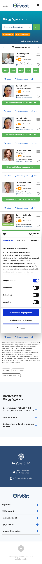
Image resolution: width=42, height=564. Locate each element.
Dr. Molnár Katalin (23, 150)
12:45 (5, 70)
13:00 (13, 70)
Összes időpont (22, 79)
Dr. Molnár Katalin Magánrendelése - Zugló (29, 224)
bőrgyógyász (7, 34)
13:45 (36, 70)
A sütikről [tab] (34, 240)
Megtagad (21, 328)
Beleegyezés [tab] (8, 240)
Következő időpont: (21, 103)
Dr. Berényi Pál (22, 54)
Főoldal (6, 370)
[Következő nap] (38, 47)
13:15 (21, 70)
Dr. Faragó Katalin (23, 183)
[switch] (36, 288)
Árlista (9, 79)
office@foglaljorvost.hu (22, 478)
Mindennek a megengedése (21, 313)
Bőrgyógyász (18, 370)
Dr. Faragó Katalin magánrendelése (26, 192)
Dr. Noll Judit (21, 86)
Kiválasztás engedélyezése (21, 320)
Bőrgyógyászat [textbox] (13, 19)
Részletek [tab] (21, 240)
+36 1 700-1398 (23, 470)
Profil (36, 79)
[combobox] (14, 19)
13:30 (28, 70)
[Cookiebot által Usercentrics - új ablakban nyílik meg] (29, 234)
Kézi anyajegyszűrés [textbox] (13, 27)
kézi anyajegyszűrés (22, 34)
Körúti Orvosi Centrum (22, 95)
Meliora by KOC (20, 127)
